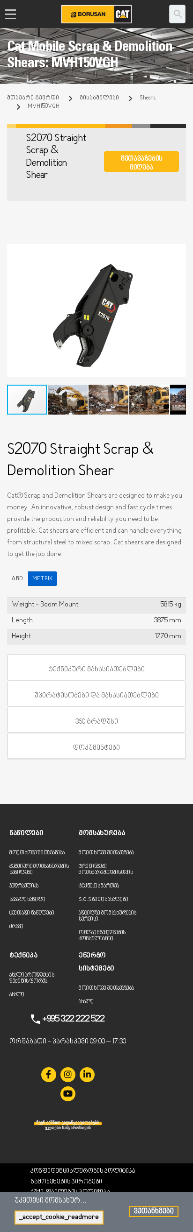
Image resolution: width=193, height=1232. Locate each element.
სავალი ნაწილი (27, 899)
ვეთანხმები (154, 1211)
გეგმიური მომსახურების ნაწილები (39, 869)
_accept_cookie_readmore (59, 1217)
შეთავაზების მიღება (141, 163)
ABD (17, 579)
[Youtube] (67, 1093)
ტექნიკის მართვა (99, 886)
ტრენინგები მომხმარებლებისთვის (106, 869)
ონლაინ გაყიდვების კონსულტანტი (102, 936)
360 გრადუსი (96, 722)
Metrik (42, 579)
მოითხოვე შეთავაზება (36, 853)
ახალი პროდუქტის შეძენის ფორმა (31, 978)
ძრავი (16, 926)
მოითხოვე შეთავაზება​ (106, 853)
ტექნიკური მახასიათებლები (96, 669)
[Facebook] (48, 1074)
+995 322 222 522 (73, 1019)
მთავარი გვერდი (33, 98)
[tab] (96, 667)
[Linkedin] (87, 1074)
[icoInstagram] (67, 1074)
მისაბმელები (99, 98)
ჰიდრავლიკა (23, 886)
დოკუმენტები (96, 748)
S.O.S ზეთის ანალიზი (103, 899)
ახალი (16, 995)
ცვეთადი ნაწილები (31, 913)
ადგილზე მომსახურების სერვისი (107, 916)
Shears (148, 98)
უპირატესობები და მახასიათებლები (96, 695)
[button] (177, 252)
